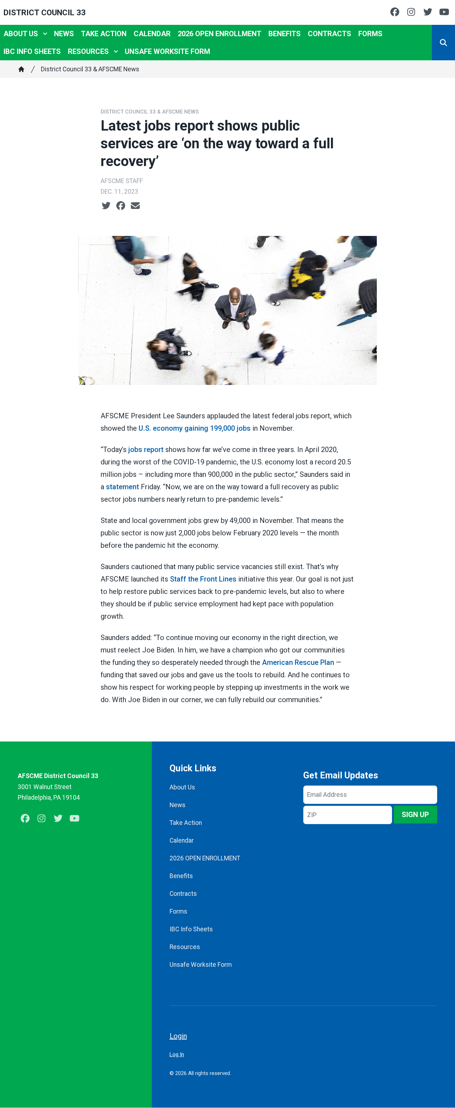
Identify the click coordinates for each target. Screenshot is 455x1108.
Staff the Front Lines (203, 579)
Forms (370, 33)
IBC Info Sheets (32, 51)
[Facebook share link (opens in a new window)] (120, 205)
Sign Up (415, 814)
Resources (88, 51)
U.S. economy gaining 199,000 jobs (195, 428)
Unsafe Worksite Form (167, 51)
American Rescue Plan (298, 662)
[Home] (21, 69)
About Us (21, 33)
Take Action (104, 33)
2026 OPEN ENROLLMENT (219, 33)
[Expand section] (45, 33)
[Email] (135, 205)
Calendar (152, 33)
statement (122, 487)
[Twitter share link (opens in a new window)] (106, 205)
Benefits (284, 33)
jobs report (146, 449)
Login (178, 1036)
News (64, 33)
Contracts (329, 33)
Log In (177, 1054)
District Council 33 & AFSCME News (90, 69)
